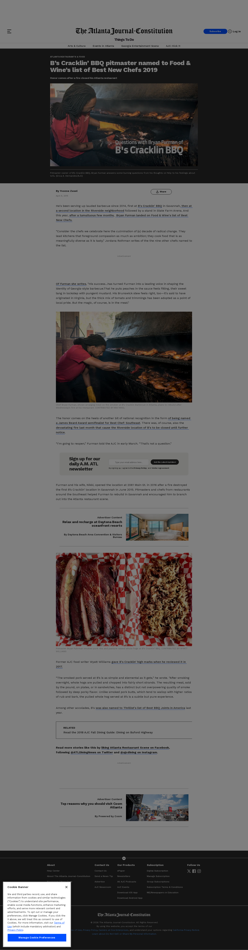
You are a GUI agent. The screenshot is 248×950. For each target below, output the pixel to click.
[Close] (66, 887)
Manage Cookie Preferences (37, 937)
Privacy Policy (15, 930)
